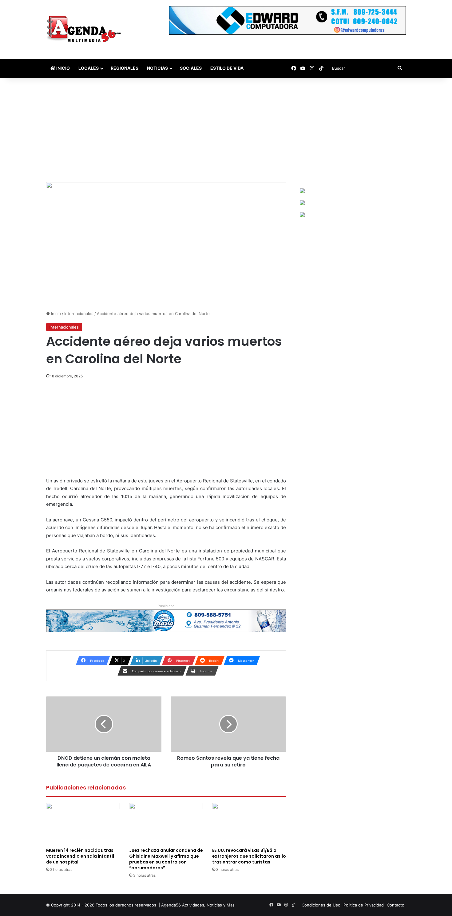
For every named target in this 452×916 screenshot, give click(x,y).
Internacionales (78, 313)
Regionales (124, 68)
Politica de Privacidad (363, 904)
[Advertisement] (226, 130)
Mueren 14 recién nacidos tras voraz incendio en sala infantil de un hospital (80, 856)
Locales (88, 68)
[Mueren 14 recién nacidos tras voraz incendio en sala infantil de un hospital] (83, 823)
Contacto (395, 904)
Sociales (191, 68)
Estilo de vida (227, 68)
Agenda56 (171, 904)
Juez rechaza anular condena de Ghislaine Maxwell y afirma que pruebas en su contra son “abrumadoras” (166, 859)
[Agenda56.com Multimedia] (85, 29)
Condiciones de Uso (321, 904)
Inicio (62, 68)
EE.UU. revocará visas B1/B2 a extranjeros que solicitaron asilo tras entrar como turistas (249, 856)
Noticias (157, 68)
